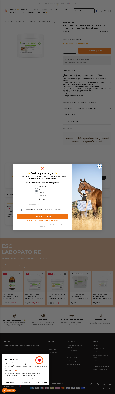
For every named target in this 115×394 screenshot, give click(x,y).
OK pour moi (41, 383)
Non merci (10, 383)
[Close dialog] (100, 166)
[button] (4, 390)
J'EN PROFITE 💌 (42, 216)
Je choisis (26, 383)
